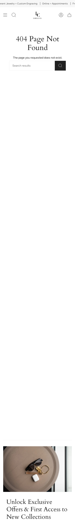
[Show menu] (5, 15)
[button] (14, 15)
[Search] (60, 66)
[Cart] (69, 15)
